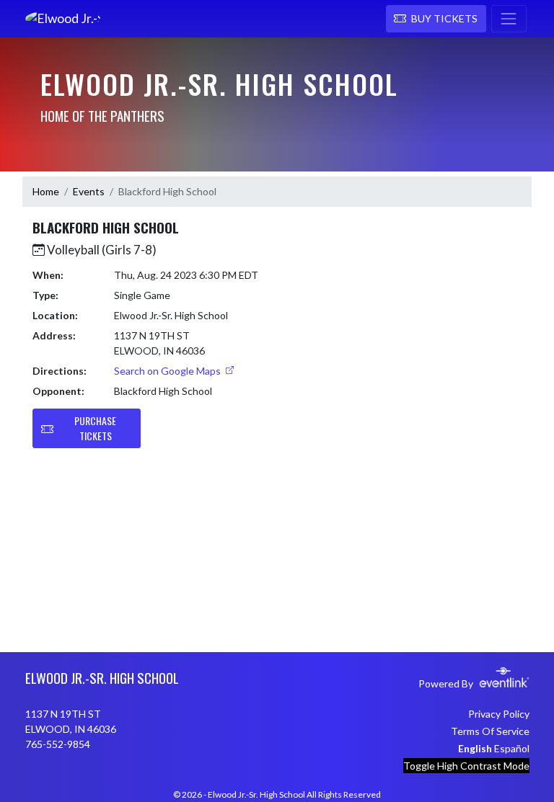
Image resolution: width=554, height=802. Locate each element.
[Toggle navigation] (509, 18)
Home (45, 191)
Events (89, 191)
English (475, 748)
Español (511, 748)
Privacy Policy (498, 714)
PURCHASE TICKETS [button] (95, 428)
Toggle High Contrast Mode (466, 765)
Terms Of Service (490, 731)
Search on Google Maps (168, 371)
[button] (436, 18)
